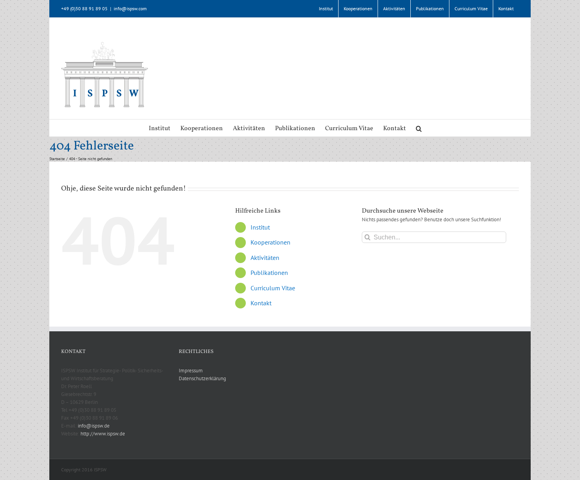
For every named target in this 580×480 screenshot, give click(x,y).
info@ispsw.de (94, 425)
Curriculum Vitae (273, 288)
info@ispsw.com (130, 8)
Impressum (191, 370)
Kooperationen (270, 242)
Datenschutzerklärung (202, 378)
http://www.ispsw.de (102, 433)
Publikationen (269, 272)
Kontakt (261, 303)
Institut (260, 227)
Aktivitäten (265, 257)
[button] (419, 128)
